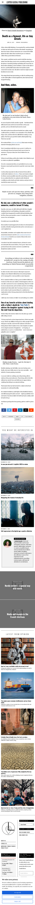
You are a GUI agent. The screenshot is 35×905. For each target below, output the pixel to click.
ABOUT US (3, 840)
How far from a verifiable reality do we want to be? (15, 666)
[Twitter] (9, 410)
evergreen (10, 416)
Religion (17, 419)
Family (17, 416)
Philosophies (24, 42)
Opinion (18, 42)
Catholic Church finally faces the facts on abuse (14, 737)
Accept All (17, 892)
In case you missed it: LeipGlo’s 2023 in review (14, 464)
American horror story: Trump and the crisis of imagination (17, 808)
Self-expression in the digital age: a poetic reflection (16, 531)
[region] (17, 891)
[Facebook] (3, 410)
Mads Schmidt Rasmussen (15, 30)
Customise (17, 897)
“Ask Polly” (24, 305)
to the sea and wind (16, 142)
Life (22, 416)
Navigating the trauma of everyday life (12, 498)
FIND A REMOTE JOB (23, 835)
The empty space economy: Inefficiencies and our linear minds (16, 701)
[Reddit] (31, 410)
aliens (16, 174)
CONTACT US (4, 843)
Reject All (17, 901)
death (4, 416)
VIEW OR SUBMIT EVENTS (24, 832)
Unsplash (29, 30)
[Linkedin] (20, 410)
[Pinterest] (14, 410)
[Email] (25, 410)
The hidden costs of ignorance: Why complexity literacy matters (16, 772)
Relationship (28, 416)
